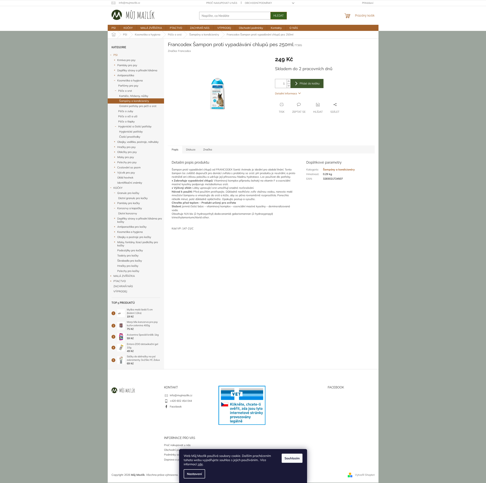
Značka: (179, 51)
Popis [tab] (175, 149)
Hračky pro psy (126, 147)
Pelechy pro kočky (128, 271)
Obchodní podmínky (258, 2)
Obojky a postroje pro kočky (134, 237)
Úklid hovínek (125, 177)
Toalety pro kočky (127, 255)
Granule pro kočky (128, 193)
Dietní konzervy (127, 213)
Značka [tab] (207, 149)
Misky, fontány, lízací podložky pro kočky (137, 243)
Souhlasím (292, 458)
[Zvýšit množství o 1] (288, 81)
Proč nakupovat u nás (221, 2)
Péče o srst (125, 90)
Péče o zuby (125, 111)
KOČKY (118, 188)
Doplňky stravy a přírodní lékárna (137, 70)
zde (200, 464)
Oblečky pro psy (127, 152)
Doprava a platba (174, 459)
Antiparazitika (125, 75)
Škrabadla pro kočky (129, 260)
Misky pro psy (125, 157)
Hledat (278, 15)
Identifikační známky (129, 182)
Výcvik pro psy (126, 172)
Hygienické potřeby (131, 131)
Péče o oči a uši (127, 116)
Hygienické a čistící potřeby (134, 126)
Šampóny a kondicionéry (134, 101)
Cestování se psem (129, 167)
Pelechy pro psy (127, 162)
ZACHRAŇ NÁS (123, 286)
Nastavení (194, 474)
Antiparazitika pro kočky (131, 226)
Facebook (176, 406)
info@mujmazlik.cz (181, 395)
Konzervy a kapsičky (129, 208)
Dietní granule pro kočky (133, 198)
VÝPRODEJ (120, 291)
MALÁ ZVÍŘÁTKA (124, 276)
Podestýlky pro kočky (130, 250)
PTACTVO (119, 281)
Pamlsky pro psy (127, 65)
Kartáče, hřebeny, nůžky (133, 96)
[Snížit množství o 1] (288, 86)
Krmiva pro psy (126, 60)
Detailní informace (286, 93)
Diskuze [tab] (191, 149)
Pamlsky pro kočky (128, 203)
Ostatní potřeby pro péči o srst (137, 106)
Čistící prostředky (129, 136)
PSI (115, 55)
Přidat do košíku (309, 83)
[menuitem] (114, 28)
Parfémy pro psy (128, 85)
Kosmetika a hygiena (130, 80)
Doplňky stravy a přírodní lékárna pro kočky (139, 220)
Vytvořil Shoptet (365, 474)
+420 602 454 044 (181, 401)
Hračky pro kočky (127, 266)
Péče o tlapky (126, 121)
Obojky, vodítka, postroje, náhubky (137, 142)
